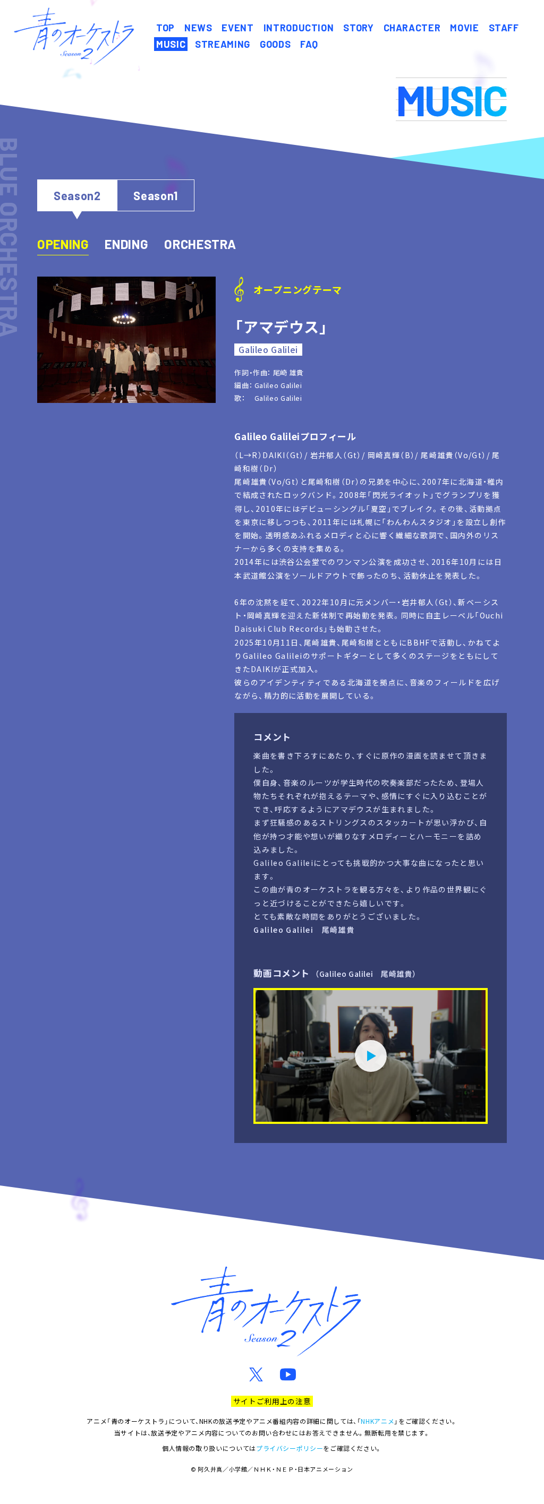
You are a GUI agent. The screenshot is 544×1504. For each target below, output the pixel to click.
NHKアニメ (377, 1420)
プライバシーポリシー (289, 1448)
